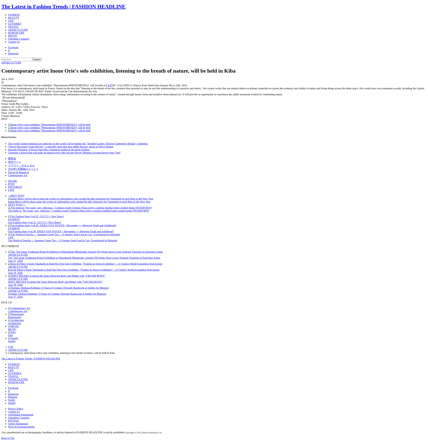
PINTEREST (15, 187)
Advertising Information (20, 414)
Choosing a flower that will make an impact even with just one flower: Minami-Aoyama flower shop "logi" (64, 152)
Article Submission (18, 423)
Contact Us (14, 41)
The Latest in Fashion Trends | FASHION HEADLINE (63, 7)
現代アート (14, 162)
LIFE (11, 20)
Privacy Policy (15, 408)
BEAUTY (13, 17)
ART (110, 85)
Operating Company (19, 38)
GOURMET (15, 23)
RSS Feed (13, 420)
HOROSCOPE (16, 32)
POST (11, 184)
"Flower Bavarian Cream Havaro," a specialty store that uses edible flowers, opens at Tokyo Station (60, 146)
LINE (11, 190)
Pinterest (12, 397)
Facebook (13, 47)
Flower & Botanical (18, 172)
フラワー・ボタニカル (21, 165)
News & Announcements (21, 426)
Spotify (12, 403)
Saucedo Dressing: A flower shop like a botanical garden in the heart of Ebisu (49, 149)
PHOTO (12, 35)
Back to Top (7, 438)
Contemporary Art (17, 175)
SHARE (12, 181)
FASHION (14, 14)
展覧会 (12, 158)
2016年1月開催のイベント (23, 169)
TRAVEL (13, 26)
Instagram (13, 53)
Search (37, 59)
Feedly (11, 400)
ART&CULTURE (18, 29)
